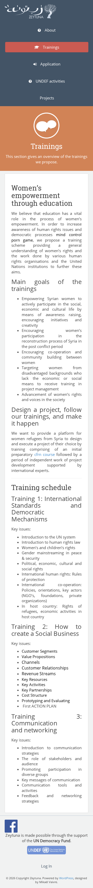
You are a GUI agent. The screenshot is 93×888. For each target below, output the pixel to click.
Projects (47, 97)
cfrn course (44, 454)
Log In (46, 866)
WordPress (66, 878)
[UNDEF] (46, 851)
